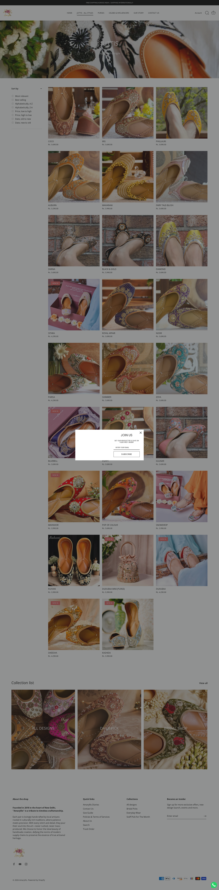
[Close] (141, 433)
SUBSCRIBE (126, 454)
